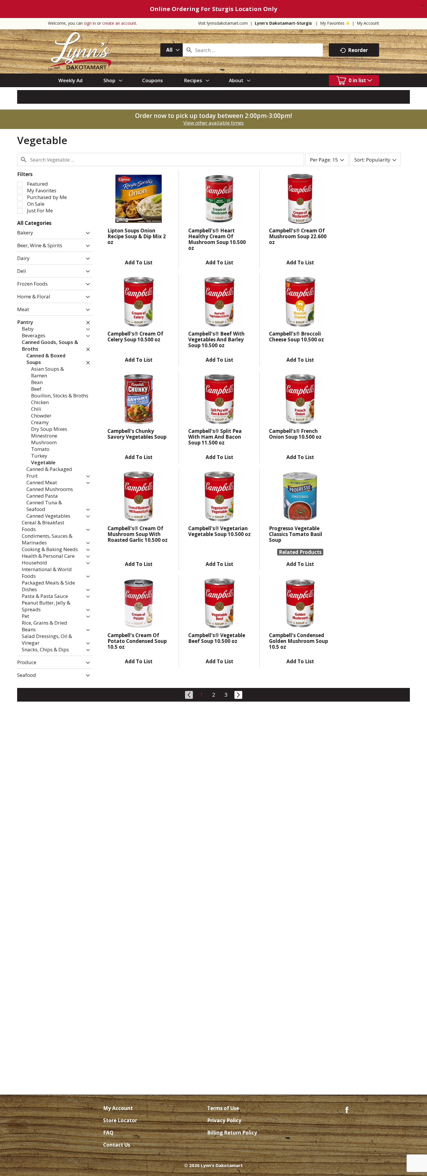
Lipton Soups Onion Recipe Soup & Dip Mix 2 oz (136, 236)
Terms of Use (223, 1108)
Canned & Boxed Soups (162, 93)
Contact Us (116, 1144)
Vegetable (208, 93)
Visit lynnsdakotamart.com (223, 23)
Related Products (300, 552)
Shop (23, 93)
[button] (86, 233)
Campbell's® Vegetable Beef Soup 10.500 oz (216, 638)
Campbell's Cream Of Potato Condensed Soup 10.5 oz (137, 641)
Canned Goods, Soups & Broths (93, 93)
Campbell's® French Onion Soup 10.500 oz (295, 434)
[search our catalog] (189, 50)
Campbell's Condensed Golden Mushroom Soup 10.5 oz (298, 641)
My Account (368, 23)
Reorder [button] (358, 50)
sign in (90, 23)
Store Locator (120, 1120)
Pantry (43, 93)
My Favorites (332, 23)
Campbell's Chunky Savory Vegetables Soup (136, 434)
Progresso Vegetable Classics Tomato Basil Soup (295, 534)
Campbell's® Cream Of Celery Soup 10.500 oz (135, 336)
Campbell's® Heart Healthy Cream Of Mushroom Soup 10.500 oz (217, 239)
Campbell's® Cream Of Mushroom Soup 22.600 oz (297, 236)
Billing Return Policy (232, 1132)
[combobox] (171, 50)
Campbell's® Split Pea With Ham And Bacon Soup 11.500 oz (215, 437)
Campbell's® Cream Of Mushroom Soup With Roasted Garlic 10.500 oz (137, 534)
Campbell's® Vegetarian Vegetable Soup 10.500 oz (219, 531)
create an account (119, 23)
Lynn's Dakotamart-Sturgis (283, 23)
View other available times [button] (213, 122)
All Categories (34, 223)
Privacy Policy (224, 1120)
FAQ (108, 1132)
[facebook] (347, 1109)
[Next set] (238, 694)
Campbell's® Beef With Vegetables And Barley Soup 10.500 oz (216, 339)
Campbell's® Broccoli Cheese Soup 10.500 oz (296, 336)
